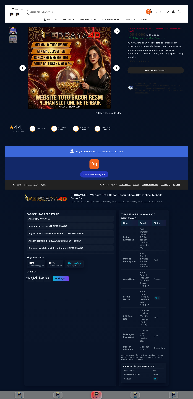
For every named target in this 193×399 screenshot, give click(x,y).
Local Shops (165, 185)
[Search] (148, 12)
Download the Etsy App (94, 174)
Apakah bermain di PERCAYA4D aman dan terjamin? (54, 240)
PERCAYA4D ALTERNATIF (136, 20)
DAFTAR (96, 397)
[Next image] (116, 68)
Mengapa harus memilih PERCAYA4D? (47, 226)
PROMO (19, 397)
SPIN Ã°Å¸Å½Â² (61, 279)
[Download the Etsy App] (94, 164)
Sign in (158, 12)
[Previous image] (22, 68)
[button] (29, 184)
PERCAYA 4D (68, 20)
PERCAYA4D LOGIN (88, 20)
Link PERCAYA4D (142, 93)
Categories (19, 9)
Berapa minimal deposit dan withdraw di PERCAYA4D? (55, 248)
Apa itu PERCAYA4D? (39, 218)
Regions (176, 185)
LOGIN (58, 397)
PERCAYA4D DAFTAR (110, 20)
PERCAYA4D (132, 61)
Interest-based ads (150, 185)
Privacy (136, 185)
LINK (135, 397)
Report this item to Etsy (109, 113)
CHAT (174, 397)
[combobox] (86, 12)
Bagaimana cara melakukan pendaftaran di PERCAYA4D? (57, 233)
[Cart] (180, 12)
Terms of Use (125, 185)
